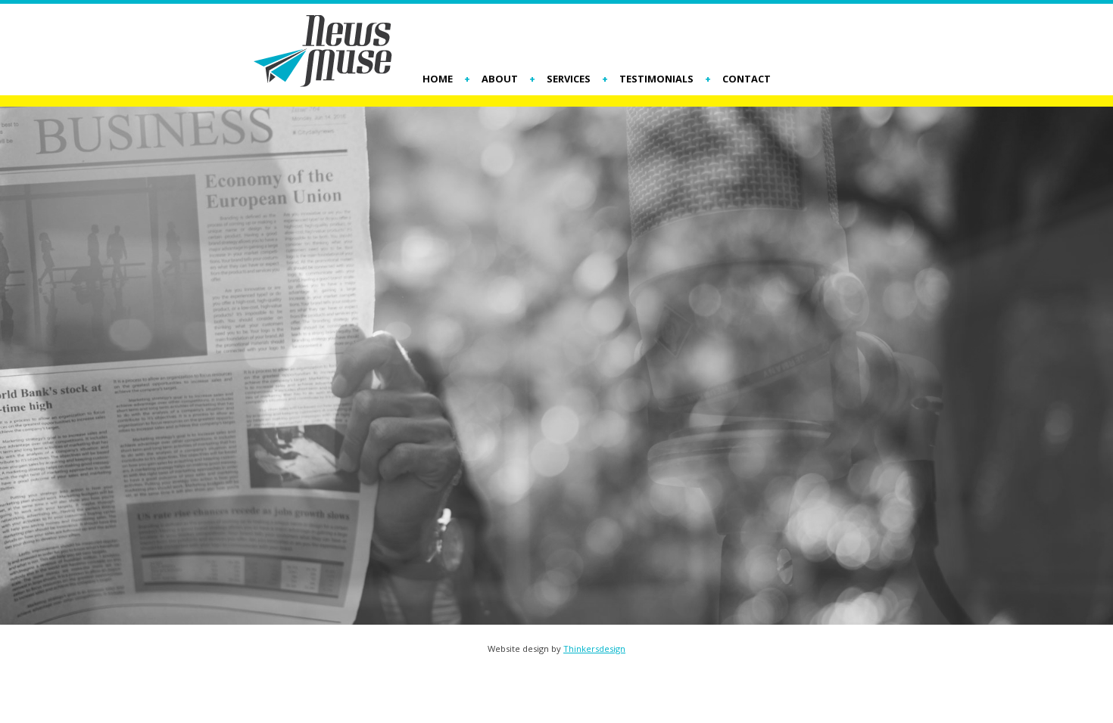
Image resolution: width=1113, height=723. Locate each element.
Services (569, 79)
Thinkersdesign (594, 648)
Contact (746, 79)
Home (437, 79)
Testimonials (656, 79)
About (500, 79)
